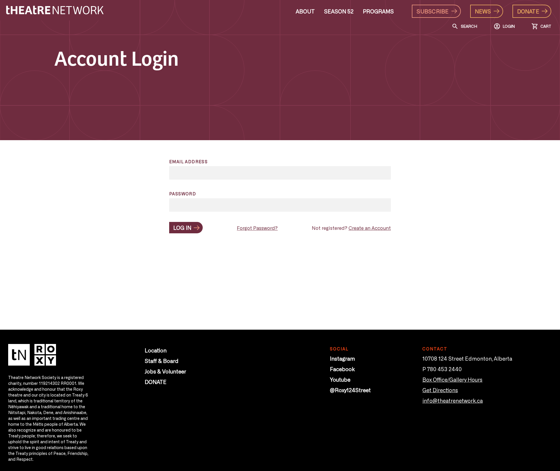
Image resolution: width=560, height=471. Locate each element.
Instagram (342, 358)
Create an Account (370, 228)
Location (156, 350)
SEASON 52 (339, 11)
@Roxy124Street (350, 390)
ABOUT (305, 11)
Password (182, 193)
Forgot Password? (257, 228)
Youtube (340, 379)
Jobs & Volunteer (165, 371)
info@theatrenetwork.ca (452, 400)
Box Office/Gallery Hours (452, 379)
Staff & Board (161, 360)
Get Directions (440, 390)
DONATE (156, 381)
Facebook (342, 369)
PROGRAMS (378, 11)
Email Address (188, 161)
